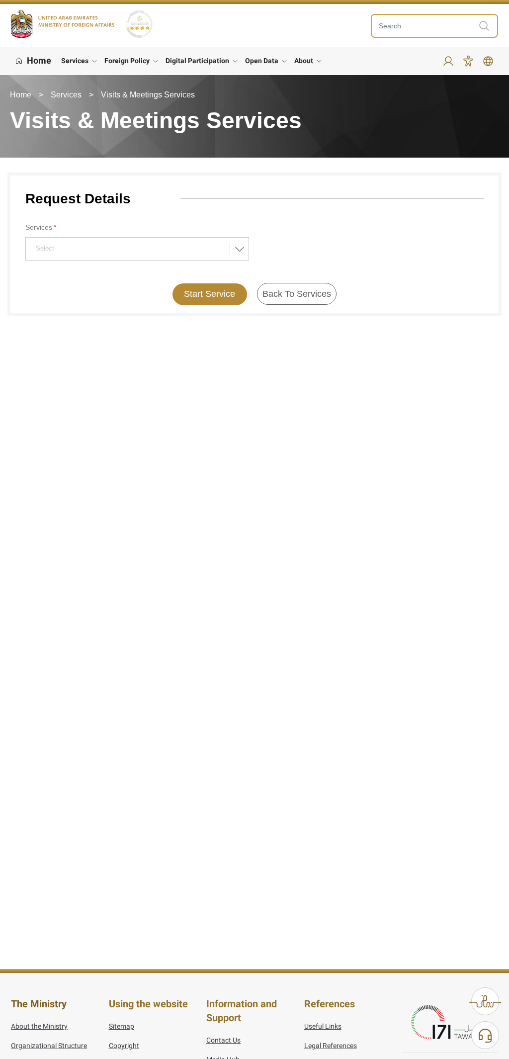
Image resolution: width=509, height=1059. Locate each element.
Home (20, 94)
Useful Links (322, 1026)
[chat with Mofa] (485, 1035)
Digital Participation (197, 61)
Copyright (124, 1046)
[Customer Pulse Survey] (485, 1001)
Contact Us (223, 1040)
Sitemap (121, 1026)
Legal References (330, 1046)
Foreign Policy (127, 61)
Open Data (261, 61)
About (303, 61)
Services (74, 61)
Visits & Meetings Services (148, 94)
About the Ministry (39, 1026)
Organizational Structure (49, 1046)
